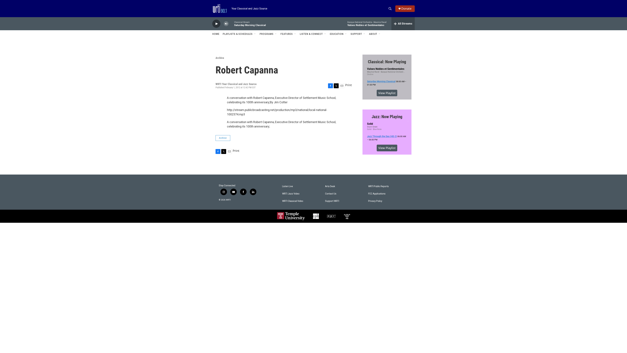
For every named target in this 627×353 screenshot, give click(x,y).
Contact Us (330, 194)
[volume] (226, 23)
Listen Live (287, 186)
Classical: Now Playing (387, 61)
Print (348, 85)
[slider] (231, 23)
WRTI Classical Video (292, 201)
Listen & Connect (311, 34)
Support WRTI (332, 201)
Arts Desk (330, 186)
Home (215, 34)
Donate (406, 8)
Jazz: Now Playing (387, 116)
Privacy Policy (375, 201)
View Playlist (387, 93)
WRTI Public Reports (378, 186)
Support (356, 34)
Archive (220, 57)
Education (337, 34)
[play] (216, 24)
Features (287, 34)
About (373, 34)
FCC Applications (377, 194)
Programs (266, 34)
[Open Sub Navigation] (255, 34)
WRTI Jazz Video (290, 194)
